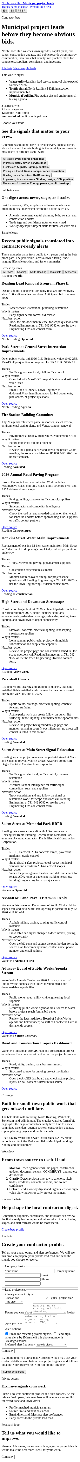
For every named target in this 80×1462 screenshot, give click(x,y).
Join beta (45, 6)
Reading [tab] (21, 272)
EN (5, 10)
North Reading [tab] (38, 272)
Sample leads (18, 6)
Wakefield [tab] (55, 272)
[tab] (24, 159)
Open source (9, 335)
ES (12, 10)
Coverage (33, 6)
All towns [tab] (8, 272)
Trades (6, 6)
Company (8, 1350)
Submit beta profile (13, 1371)
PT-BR (21, 10)
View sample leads (24, 68)
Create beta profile (13, 1229)
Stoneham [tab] (71, 272)
